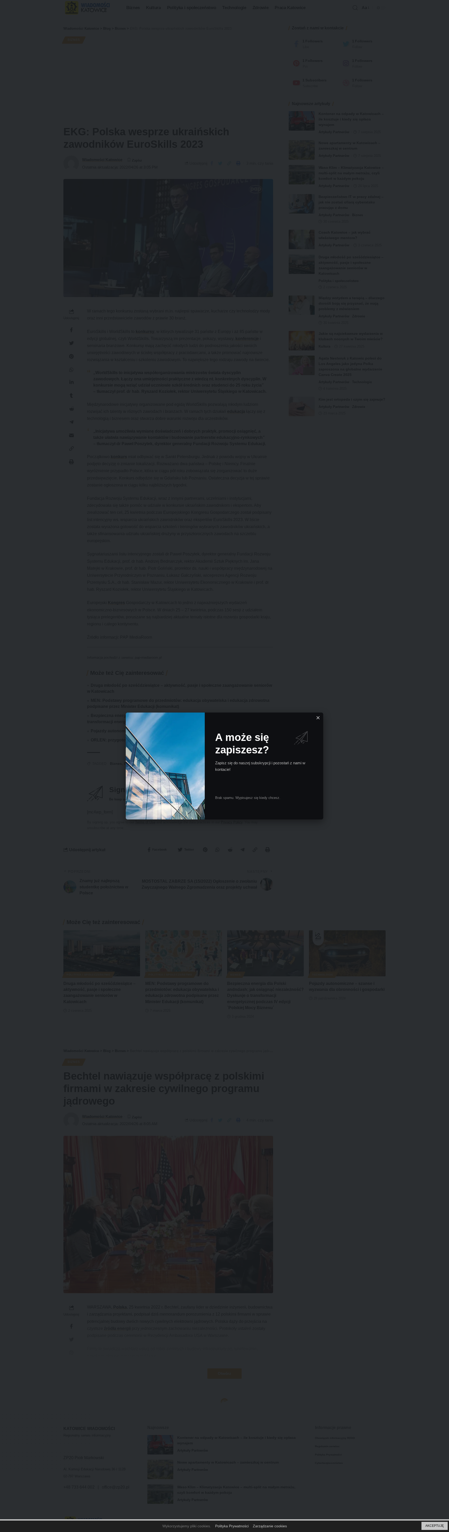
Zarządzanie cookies (270, 1526)
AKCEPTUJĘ (434, 1526)
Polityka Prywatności (232, 1526)
